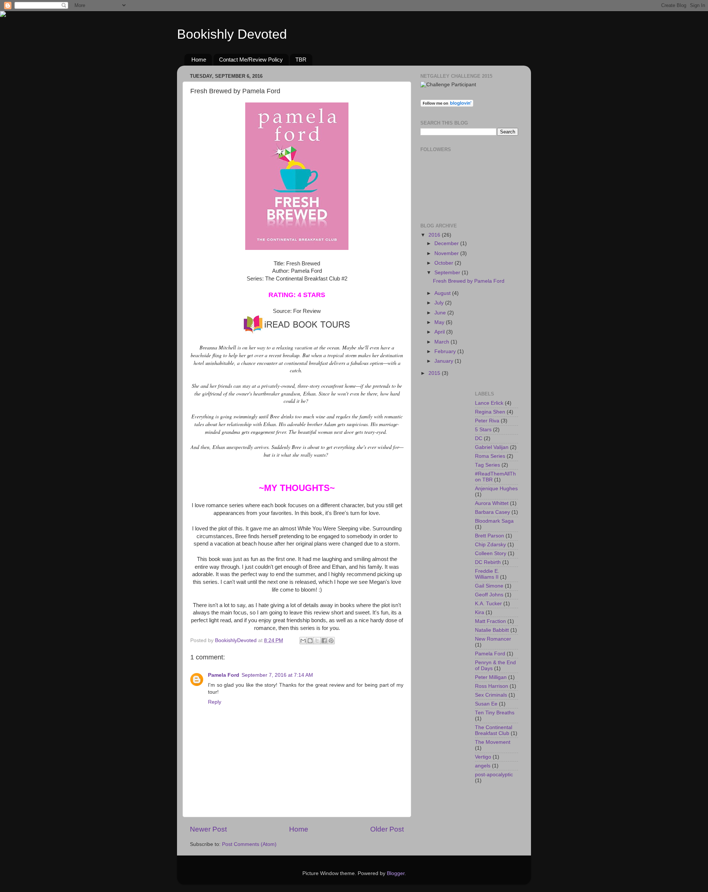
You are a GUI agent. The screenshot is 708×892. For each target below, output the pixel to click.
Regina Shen (490, 412)
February (445, 351)
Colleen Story (490, 553)
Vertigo (483, 757)
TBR (300, 59)
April (440, 332)
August (443, 293)
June (440, 313)
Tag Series (487, 465)
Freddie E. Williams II (487, 574)
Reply (214, 702)
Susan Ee (486, 704)
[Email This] (303, 640)
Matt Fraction (490, 621)
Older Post (387, 829)
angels (482, 766)
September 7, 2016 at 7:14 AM (277, 675)
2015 (435, 373)
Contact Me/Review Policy (251, 59)
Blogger (396, 873)
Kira (479, 612)
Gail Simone (489, 586)
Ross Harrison (491, 686)
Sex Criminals (491, 695)
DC (478, 438)
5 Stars (483, 429)
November (447, 253)
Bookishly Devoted (232, 34)
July (439, 303)
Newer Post (208, 829)
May (440, 322)
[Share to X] (317, 640)
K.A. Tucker (488, 603)
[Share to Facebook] (324, 640)
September (448, 272)
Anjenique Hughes (496, 488)
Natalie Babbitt (492, 630)
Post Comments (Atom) (249, 844)
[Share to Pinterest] (331, 640)
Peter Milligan (491, 677)
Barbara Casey (492, 512)
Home (198, 59)
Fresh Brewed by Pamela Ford (468, 281)
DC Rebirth (488, 562)
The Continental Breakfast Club (493, 730)
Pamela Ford (223, 675)
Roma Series (490, 456)
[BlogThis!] (310, 640)
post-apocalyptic (494, 774)
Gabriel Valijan (492, 447)
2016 (435, 235)
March (442, 342)
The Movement (492, 742)
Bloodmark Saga (494, 521)
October (444, 263)
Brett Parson (489, 536)
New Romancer (493, 639)
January (444, 361)
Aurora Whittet (492, 503)
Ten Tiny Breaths (494, 712)
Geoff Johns (489, 594)
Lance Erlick (489, 403)
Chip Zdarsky (490, 544)
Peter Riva (487, 421)
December (447, 243)
